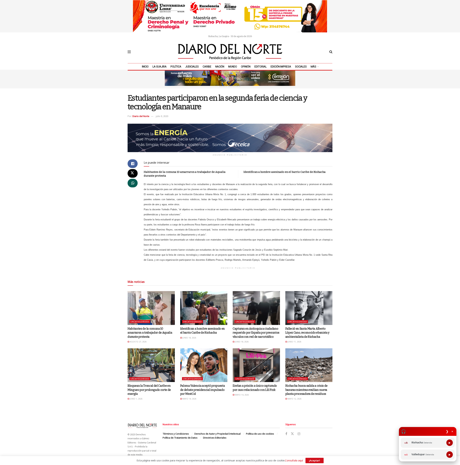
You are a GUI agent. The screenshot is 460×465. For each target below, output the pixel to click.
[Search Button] (330, 51)
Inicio (145, 66)
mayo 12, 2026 (294, 398)
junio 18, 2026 (189, 337)
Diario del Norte (140, 116)
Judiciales (192, 66)
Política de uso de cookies (260, 433)
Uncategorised (139, 321)
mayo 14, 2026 (189, 398)
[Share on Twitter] (133, 173)
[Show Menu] (129, 52)
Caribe (207, 66)
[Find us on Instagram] (299, 434)
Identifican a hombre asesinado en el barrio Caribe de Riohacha (284, 172)
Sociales (301, 66)
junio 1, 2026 (135, 398)
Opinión (245, 66)
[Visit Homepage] (230, 52)
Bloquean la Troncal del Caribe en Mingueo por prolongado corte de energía (149, 390)
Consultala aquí (294, 460)
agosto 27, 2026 (137, 341)
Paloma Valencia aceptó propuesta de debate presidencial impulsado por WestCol (202, 390)
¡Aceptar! (314, 460)
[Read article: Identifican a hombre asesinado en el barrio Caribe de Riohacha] (203, 308)
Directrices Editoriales (214, 437)
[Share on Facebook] (133, 163)
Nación (219, 66)
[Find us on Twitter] (292, 434)
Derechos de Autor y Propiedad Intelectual (217, 433)
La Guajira (160, 66)
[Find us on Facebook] (286, 434)
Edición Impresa (281, 66)
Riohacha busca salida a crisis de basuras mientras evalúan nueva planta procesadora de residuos (306, 390)
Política (176, 66)
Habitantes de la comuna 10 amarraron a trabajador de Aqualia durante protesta (150, 332)
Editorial (260, 66)
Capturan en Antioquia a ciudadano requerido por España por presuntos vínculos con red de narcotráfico (256, 332)
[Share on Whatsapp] (133, 183)
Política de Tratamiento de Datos (180, 437)
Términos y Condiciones (176, 433)
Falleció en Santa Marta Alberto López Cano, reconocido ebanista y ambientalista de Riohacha (307, 332)
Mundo (232, 66)
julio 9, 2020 (162, 116)
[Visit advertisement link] (230, 16)
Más (313, 66)
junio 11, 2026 (294, 341)
